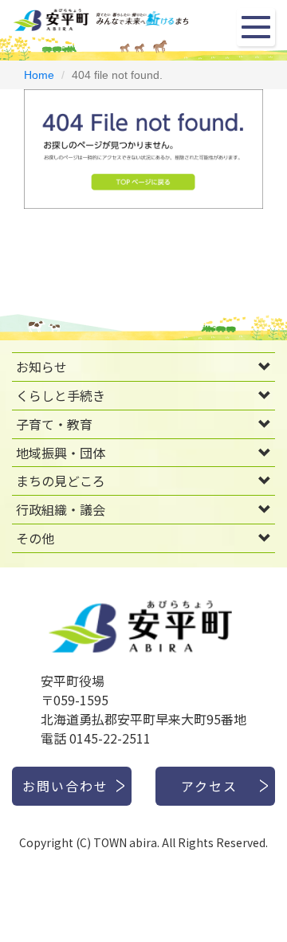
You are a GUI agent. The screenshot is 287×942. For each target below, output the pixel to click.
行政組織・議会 (60, 509)
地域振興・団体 (60, 452)
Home (39, 75)
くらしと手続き (60, 395)
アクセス (209, 785)
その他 (35, 538)
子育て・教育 (54, 424)
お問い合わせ (65, 785)
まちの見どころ (60, 480)
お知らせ (41, 366)
